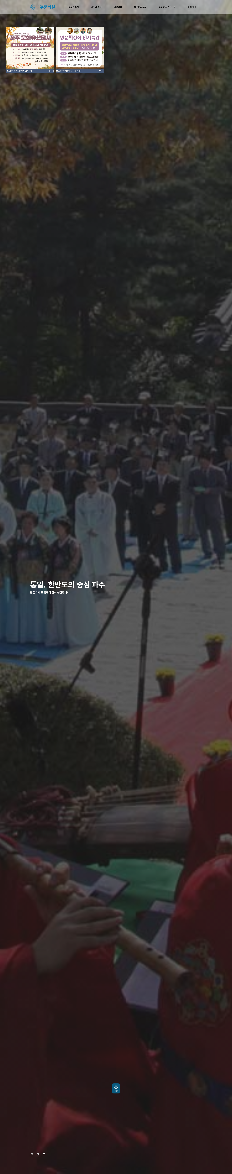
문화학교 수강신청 (166, 6)
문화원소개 (73, 6)
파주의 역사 (96, 6)
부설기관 (192, 6)
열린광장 (118, 6)
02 (38, 1154)
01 (32, 1154)
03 (44, 1154)
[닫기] (101, 71)
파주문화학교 (140, 6)
